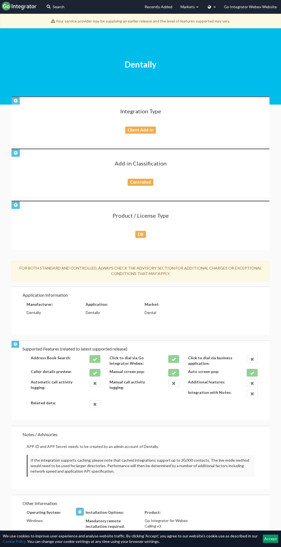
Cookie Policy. (14, 541)
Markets (188, 6)
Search (58, 6)
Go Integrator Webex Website (250, 6)
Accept (270, 538)
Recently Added (158, 6)
